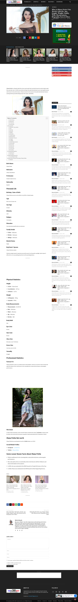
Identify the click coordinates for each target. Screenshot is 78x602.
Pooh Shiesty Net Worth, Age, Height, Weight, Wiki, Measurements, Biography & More (64, 202)
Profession (12, 122)
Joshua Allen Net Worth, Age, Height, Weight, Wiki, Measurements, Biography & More (64, 287)
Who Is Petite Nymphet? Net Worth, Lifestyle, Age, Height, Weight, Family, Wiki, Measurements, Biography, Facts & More (13, 487)
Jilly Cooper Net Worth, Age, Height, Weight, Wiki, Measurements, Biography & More (63, 216)
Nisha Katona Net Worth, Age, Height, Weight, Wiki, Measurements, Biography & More (64, 258)
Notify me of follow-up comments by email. (14, 562)
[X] (27, 37)
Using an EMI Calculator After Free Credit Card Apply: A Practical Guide (64, 134)
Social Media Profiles (13, 156)
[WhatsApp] (33, 37)
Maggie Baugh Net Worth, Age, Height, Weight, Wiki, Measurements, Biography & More (64, 301)
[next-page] (71, 47)
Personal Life (10, 125)
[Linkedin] (35, 37)
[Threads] (22, 530)
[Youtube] (66, 592)
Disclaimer (55, 600)
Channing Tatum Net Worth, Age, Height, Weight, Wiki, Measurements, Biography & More (64, 230)
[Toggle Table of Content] (46, 118)
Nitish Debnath (56, 18)
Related (11, 159)
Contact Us (44, 600)
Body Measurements (14, 141)
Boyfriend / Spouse (13, 137)
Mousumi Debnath (55, 151)
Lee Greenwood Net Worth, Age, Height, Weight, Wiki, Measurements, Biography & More (64, 147)
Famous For (12, 152)
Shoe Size (12, 147)
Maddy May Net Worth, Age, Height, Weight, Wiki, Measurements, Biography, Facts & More (39, 513)
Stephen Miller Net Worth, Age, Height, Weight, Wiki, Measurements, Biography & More (64, 188)
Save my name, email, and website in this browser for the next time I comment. (20, 560)
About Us (39, 600)
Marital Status (12, 136)
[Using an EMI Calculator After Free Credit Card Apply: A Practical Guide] (54, 134)
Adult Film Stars (12, 5)
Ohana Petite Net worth (12, 155)
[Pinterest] (30, 37)
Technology (27, 2)
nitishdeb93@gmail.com (33, 596)
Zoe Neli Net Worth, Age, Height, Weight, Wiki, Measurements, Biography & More (25, 59)
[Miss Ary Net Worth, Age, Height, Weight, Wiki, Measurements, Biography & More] (12, 52)
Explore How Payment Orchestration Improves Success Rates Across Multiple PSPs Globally (64, 108)
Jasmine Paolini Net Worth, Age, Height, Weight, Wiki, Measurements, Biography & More (64, 175)
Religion (11, 132)
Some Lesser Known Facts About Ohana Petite (17, 158)
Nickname (12, 121)
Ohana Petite (15, 450)
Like (70, 67)
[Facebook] (24, 37)
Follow (69, 70)
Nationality (12, 124)
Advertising (59, 2)
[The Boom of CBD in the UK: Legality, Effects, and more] (54, 122)
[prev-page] (69, 47)
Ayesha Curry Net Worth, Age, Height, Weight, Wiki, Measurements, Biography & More (64, 243)
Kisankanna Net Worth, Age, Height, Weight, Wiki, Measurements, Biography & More (65, 59)
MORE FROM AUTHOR (19, 47)
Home (7, 5)
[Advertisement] (28, 77)
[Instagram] (56, 592)
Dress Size (12, 148)
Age (10, 128)
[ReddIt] (38, 37)
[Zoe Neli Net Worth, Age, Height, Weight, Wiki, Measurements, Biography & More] (26, 52)
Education (12, 133)
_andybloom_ (17, 447)
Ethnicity (11, 131)
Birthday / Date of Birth (14, 127)
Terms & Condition (68, 600)
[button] (70, 2)
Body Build (12, 143)
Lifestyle (35, 2)
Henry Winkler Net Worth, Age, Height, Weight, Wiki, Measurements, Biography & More (64, 272)
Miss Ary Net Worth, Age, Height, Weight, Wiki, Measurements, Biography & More (12, 59)
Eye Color (12, 144)
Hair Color (12, 145)
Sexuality (12, 149)
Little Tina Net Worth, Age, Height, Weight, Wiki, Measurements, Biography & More (52, 59)
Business (43, 2)
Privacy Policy (60, 600)
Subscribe (69, 75)
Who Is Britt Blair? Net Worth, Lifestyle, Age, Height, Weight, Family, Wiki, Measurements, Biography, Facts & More (16, 513)
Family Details (12, 135)
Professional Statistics (12, 151)
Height (11, 139)
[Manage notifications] (75, 599)
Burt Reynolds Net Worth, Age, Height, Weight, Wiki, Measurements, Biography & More (64, 161)
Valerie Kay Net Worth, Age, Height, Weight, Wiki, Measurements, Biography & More (39, 59)
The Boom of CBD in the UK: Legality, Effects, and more (63, 121)
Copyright (50, 600)
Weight (11, 140)
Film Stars (51, 2)
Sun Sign (11, 129)
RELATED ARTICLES (10, 47)
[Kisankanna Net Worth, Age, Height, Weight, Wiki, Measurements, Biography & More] (66, 52)
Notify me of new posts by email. (13, 564)
